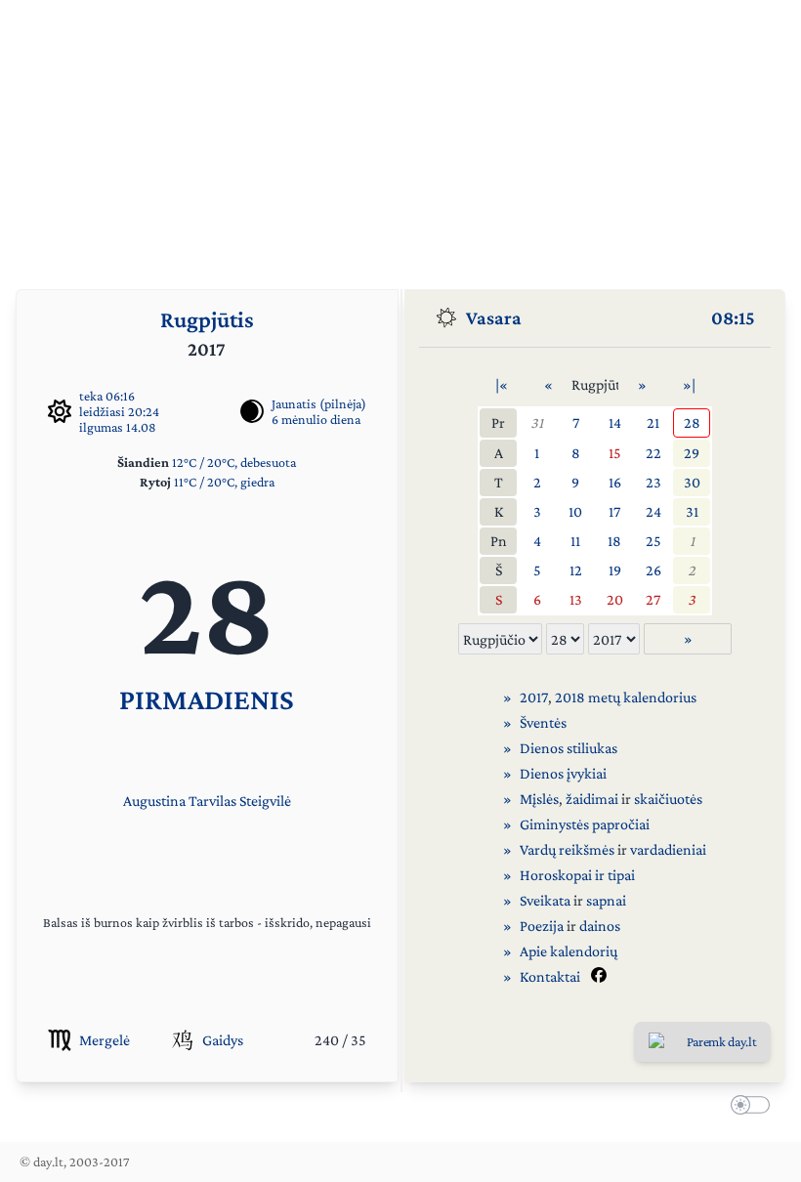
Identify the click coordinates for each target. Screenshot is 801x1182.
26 (653, 570)
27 (653, 599)
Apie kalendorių (568, 951)
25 (653, 540)
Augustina (154, 800)
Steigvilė (265, 800)
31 (536, 422)
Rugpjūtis (207, 319)
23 (653, 482)
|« (501, 384)
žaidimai (592, 798)
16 (615, 482)
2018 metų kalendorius (625, 697)
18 (614, 540)
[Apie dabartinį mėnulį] (252, 411)
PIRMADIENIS (206, 699)
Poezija (542, 925)
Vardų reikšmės (567, 849)
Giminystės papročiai (585, 824)
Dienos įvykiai (563, 773)
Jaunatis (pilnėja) (319, 403)
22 (653, 452)
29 (691, 452)
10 (575, 511)
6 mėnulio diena (316, 419)
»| (689, 384)
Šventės (543, 722)
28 (692, 422)
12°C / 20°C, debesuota (234, 462)
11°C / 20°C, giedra (224, 481)
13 (575, 599)
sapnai (606, 900)
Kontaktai (550, 976)
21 (653, 422)
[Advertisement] (400, 137)
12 (575, 570)
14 (615, 422)
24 (653, 511)
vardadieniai (668, 849)
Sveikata (545, 900)
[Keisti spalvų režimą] (746, 1107)
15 (615, 452)
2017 (534, 697)
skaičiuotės (668, 798)
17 (614, 511)
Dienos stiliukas (568, 747)
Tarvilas (212, 800)
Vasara (494, 317)
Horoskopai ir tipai (577, 874)
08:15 (733, 317)
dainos (599, 925)
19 (615, 570)
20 (615, 599)
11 (575, 540)
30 (692, 482)
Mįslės (539, 798)
